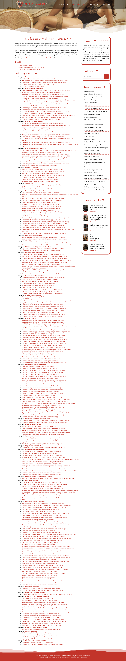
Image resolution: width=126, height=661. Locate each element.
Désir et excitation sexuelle (33, 235)
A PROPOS (63, 4)
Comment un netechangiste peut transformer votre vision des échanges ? (44, 415)
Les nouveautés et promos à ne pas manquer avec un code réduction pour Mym (46, 125)
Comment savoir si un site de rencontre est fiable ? (37, 579)
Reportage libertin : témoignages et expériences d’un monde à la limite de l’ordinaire (47, 413)
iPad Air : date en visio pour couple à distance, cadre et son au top (41, 486)
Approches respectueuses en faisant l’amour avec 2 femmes (39, 442)
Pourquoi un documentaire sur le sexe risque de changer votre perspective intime (46, 260)
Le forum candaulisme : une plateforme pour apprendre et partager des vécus (45, 111)
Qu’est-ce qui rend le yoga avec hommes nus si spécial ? (38, 366)
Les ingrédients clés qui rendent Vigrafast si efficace (37, 129)
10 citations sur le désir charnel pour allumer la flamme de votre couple (43, 237)
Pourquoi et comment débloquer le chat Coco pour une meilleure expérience (45, 96)
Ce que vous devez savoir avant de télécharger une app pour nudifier (42, 123)
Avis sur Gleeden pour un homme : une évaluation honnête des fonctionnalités (45, 561)
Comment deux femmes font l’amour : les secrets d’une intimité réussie (43, 488)
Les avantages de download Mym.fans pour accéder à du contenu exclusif (44, 107)
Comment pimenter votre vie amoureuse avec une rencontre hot (41, 550)
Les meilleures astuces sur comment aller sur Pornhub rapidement (42, 467)
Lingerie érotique (30, 318)
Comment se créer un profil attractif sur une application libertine (41, 615)
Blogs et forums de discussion (34, 88)
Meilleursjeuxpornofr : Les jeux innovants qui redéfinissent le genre (42, 463)
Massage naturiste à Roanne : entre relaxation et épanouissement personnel (44, 262)
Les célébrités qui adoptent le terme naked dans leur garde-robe (41, 359)
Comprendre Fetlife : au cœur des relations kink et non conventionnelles (43, 447)
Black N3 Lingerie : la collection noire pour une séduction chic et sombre (43, 324)
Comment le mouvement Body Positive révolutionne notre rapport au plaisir (45, 258)
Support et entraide (31, 631)
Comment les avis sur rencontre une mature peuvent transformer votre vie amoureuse (48, 552)
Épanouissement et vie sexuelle (34, 252)
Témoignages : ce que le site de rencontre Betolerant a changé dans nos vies (44, 517)
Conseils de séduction (32, 167)
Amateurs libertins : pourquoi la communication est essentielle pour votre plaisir (46, 156)
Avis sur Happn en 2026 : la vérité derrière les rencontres (39, 559)
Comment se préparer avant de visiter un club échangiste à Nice (41, 405)
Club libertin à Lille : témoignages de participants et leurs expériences (43, 619)
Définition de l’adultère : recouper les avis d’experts (37, 642)
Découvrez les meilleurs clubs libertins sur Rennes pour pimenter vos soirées (45, 608)
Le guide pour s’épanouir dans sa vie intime (31, 67)
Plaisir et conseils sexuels (33, 424)
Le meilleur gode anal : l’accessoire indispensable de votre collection (42, 160)
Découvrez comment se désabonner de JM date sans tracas (39, 635)
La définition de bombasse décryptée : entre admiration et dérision (42, 482)
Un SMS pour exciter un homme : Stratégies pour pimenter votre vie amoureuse (46, 432)
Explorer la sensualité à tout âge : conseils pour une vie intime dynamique (44, 270)
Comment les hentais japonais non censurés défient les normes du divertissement (46, 349)
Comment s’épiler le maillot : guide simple (34, 297)
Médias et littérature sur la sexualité (36, 328)
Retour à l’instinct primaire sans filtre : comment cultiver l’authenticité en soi (45, 80)
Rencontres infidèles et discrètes (35, 592)
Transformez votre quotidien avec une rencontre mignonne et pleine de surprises (46, 505)
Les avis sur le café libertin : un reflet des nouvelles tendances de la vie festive (45, 223)
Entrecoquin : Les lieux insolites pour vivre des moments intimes (41, 629)
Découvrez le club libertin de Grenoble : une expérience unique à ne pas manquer (46, 612)
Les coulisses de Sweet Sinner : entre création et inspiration (40, 355)
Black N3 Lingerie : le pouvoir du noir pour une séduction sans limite (42, 322)
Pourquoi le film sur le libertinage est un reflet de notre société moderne (43, 370)
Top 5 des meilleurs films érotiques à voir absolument (38, 353)
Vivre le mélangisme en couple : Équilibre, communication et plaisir (42, 444)
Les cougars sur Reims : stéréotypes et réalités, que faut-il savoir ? (42, 208)
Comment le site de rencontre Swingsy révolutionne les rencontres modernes (45, 554)
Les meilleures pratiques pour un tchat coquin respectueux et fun (41, 532)
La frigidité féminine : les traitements (33, 86)
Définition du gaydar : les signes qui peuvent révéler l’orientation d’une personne (46, 420)
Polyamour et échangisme (33, 436)
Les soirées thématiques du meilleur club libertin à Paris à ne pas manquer (44, 380)
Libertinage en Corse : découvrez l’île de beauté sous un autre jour (42, 625)
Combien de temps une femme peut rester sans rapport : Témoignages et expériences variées (50, 490)
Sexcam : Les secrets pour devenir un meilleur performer (39, 426)
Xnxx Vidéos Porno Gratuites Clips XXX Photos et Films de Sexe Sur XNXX (44, 457)
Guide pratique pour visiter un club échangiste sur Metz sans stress (42, 397)
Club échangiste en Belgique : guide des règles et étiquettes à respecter (43, 411)
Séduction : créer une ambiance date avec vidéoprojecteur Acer (41, 173)
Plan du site (86, 655)
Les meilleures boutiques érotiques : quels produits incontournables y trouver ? (46, 142)
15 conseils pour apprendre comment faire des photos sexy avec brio (42, 169)
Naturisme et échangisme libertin (35, 364)
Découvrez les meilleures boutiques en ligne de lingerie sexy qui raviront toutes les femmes (49, 326)
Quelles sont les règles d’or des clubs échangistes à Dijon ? (39, 368)
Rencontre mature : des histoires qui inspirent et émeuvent (39, 571)
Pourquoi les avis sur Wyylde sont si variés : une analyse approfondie (42, 521)
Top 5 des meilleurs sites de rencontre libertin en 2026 (38, 598)
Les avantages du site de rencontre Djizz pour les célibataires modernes (43, 536)
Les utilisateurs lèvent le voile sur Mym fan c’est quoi (38, 333)
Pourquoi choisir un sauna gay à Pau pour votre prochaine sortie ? (42, 200)
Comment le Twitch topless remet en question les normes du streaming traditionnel (47, 218)
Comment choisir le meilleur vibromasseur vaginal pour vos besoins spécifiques (45, 158)
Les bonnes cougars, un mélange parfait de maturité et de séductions (42, 212)
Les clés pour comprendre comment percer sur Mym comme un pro (42, 127)
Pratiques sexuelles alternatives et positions (38, 476)
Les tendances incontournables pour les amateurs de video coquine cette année (46, 465)
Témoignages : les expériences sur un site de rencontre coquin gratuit (43, 515)
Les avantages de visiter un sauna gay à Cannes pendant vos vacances (43, 310)
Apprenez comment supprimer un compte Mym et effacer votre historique (44, 117)
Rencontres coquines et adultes (34, 501)
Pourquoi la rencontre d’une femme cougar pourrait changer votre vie (43, 198)
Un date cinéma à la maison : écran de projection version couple (41, 496)
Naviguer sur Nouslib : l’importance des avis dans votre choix (40, 98)
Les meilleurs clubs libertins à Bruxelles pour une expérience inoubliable (43, 602)
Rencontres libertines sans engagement (37, 596)
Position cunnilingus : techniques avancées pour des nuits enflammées (43, 434)
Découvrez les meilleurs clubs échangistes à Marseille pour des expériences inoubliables (48, 403)
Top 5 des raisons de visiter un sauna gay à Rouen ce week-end (40, 192)
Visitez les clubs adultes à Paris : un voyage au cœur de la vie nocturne (43, 503)
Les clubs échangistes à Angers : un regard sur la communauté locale (42, 393)
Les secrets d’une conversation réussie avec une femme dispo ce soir (42, 567)
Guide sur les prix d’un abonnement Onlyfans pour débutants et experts (43, 633)
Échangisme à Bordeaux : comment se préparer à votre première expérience (45, 401)
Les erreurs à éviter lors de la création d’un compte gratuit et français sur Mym (46, 104)
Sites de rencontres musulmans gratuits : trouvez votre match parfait (43, 590)
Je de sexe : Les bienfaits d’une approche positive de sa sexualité (41, 264)
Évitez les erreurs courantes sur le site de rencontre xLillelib (40, 542)
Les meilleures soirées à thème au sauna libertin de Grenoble (40, 386)
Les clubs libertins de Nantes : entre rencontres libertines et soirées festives (44, 604)
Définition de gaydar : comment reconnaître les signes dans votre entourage (44, 422)
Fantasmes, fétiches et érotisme (35, 276)
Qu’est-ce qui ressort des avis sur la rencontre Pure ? (38, 519)
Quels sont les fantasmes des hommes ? (33, 187)
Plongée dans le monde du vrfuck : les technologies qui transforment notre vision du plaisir (49, 150)
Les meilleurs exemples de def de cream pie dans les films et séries (41, 474)
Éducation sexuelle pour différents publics (38, 247)
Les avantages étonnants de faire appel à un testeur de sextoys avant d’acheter (45, 154)
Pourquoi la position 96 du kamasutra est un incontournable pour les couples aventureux (49, 478)
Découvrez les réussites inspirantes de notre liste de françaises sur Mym (43, 113)
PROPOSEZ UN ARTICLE (100, 4)
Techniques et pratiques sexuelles (35, 637)
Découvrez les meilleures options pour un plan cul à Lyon (39, 544)
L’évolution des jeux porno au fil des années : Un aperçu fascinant (41, 473)
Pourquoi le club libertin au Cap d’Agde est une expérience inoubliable (43, 372)
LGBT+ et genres (30, 299)
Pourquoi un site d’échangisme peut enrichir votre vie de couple (41, 438)
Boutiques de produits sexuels (34, 121)
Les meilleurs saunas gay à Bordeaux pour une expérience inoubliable (42, 306)
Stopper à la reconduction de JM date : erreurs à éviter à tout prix (42, 92)
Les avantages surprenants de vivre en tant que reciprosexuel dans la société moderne (48, 243)
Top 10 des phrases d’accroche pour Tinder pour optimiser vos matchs (43, 171)
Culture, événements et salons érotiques (37, 216)
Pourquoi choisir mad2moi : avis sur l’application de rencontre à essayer (43, 573)
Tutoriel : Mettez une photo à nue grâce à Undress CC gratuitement (42, 293)
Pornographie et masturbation (34, 449)
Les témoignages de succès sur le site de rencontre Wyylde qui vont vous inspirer (46, 527)
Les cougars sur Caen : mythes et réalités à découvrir (38, 210)
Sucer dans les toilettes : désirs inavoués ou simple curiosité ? (40, 279)
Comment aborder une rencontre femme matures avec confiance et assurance (45, 569)
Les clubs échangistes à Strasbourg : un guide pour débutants (40, 391)
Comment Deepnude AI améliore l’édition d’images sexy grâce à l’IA (42, 289)
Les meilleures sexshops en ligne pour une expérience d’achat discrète (43, 137)
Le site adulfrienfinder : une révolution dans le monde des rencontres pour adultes (46, 538)
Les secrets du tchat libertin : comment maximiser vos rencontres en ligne (44, 529)
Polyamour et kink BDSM (33, 446)
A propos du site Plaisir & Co (26, 65)
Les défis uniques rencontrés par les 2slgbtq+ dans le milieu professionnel (44, 308)
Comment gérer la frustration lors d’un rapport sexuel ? (38, 84)
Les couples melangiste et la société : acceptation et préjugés (40, 440)
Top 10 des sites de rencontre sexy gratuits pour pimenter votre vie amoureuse (45, 513)
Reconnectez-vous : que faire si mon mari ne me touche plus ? (40, 498)
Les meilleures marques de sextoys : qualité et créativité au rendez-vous (43, 162)
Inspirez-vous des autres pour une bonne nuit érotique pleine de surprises (44, 430)
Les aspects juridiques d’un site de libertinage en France (38, 606)
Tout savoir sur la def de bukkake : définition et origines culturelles (42, 455)
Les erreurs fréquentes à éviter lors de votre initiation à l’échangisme (42, 388)
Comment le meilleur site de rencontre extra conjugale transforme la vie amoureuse (47, 594)
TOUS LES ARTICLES (79, 4)
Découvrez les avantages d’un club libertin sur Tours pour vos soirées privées (45, 610)
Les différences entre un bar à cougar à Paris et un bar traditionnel (42, 206)
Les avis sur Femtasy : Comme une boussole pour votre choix (40, 361)
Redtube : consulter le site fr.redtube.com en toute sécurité (39, 453)
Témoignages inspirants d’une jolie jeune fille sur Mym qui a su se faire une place (46, 90)
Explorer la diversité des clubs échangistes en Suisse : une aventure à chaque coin (46, 399)
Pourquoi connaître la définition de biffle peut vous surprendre (41, 281)
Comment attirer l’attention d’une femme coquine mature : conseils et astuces (45, 556)
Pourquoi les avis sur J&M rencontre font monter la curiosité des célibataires (45, 523)
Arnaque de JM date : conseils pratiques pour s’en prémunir (40, 563)
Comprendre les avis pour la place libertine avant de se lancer (40, 617)
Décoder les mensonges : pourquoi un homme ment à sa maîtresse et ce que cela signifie (48, 492)
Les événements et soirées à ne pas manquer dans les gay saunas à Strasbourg (45, 221)
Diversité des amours (31, 241)
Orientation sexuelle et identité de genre (37, 418)
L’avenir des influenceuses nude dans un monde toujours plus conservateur (44, 362)
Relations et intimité (31, 480)
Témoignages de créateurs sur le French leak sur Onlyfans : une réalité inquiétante (46, 330)
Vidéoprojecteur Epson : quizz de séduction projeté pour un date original (44, 175)
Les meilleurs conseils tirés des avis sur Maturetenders (38, 530)
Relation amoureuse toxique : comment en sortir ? (37, 500)
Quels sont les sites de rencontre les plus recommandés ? (39, 577)
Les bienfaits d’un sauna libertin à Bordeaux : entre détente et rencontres (44, 621)
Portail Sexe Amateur (32, 58)
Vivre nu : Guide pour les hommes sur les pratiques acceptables (41, 274)
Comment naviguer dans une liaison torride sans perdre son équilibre (42, 644)
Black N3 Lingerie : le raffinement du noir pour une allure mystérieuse (43, 320)
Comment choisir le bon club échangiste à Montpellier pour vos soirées (43, 407)
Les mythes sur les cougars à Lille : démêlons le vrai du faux (40, 202)
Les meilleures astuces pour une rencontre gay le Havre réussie (41, 588)
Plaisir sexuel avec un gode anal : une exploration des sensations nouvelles (44, 428)
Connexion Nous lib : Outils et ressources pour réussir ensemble (41, 119)
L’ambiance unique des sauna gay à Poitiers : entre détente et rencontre (43, 314)
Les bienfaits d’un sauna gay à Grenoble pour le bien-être (39, 79)
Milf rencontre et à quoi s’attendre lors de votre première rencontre (42, 565)
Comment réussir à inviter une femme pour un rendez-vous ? (40, 181)
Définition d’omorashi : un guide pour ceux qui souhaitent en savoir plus (43, 277)
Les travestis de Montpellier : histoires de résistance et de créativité (42, 304)
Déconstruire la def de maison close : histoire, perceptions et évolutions (43, 357)
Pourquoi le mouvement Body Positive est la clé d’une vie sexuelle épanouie (44, 256)
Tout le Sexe (49, 58)
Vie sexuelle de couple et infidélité (35, 641)
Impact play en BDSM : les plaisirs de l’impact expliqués (38, 639)
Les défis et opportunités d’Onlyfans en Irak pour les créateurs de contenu (44, 339)
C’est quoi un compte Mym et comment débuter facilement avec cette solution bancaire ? (48, 115)
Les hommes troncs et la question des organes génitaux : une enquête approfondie (46, 301)
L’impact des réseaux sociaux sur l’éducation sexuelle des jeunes (41, 250)
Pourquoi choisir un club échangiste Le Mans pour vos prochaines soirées (44, 376)
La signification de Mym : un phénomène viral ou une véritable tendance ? (44, 341)
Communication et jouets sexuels (35, 148)
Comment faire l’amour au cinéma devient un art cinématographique (42, 351)
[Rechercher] (106, 76)
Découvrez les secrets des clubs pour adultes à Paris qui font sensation (43, 225)
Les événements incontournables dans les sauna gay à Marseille (41, 220)
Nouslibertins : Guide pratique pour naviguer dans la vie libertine (41, 623)
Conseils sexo (29, 183)
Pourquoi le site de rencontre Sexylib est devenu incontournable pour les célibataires (47, 525)
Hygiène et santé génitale (33, 295)
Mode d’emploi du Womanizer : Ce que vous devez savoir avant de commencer (45, 164)
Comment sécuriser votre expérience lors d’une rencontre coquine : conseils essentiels (48, 548)
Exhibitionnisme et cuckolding (34, 272)
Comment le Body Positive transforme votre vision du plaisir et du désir (43, 254)
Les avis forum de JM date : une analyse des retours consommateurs (42, 106)
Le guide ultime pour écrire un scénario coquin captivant (39, 283)
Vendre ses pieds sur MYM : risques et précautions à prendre (40, 291)
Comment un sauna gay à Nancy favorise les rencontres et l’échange (42, 316)
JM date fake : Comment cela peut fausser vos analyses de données (42, 540)
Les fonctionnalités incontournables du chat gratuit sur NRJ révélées (42, 102)
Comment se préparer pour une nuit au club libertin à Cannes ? (41, 613)
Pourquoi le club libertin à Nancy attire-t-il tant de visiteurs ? (40, 374)
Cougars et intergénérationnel (34, 191)
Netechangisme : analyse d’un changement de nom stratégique (40, 416)
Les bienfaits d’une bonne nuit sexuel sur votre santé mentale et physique (44, 82)
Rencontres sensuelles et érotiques (36, 627)
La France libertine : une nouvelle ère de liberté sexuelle (38, 395)
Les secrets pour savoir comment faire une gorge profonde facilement (43, 185)
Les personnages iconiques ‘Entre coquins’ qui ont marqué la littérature (43, 337)
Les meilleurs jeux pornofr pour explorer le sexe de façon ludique (41, 152)
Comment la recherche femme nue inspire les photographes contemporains (44, 233)
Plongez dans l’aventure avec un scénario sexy (36, 268)
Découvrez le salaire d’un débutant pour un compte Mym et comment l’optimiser (46, 343)
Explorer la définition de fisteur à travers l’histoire (37, 287)
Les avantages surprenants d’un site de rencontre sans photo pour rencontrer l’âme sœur (49, 534)
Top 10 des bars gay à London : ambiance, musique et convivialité (41, 303)
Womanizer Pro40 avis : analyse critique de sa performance (39, 165)
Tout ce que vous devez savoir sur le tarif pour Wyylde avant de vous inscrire (45, 507)
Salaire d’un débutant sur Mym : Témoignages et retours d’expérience (43, 94)
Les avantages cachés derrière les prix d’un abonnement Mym (40, 109)
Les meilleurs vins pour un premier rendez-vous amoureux (39, 585)
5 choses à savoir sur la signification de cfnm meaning (38, 285)
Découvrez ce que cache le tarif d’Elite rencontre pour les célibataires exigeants (46, 546)
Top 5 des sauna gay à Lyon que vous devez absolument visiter (40, 509)
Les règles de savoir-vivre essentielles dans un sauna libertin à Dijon (42, 382)
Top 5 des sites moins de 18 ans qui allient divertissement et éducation (43, 249)
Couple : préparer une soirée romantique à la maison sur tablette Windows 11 (45, 484)
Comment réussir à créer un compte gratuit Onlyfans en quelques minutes (44, 347)
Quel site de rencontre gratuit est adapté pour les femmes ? (40, 575)
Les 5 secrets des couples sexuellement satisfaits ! (37, 189)
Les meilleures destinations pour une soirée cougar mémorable (41, 204)
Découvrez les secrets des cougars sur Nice (35, 214)
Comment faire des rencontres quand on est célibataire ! (39, 583)
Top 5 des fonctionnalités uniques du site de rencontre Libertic (41, 511)
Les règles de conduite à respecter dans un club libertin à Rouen (41, 384)
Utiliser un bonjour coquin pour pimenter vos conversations (40, 179)
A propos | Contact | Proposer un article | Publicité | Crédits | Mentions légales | (59, 655)
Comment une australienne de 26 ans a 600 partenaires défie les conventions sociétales (48, 245)
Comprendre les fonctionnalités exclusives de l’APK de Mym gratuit (42, 345)
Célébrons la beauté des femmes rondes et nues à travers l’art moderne (43, 227)
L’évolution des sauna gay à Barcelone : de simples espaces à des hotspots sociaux (46, 332)
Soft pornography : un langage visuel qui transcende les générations (42, 451)
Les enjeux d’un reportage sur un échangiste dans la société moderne (42, 389)
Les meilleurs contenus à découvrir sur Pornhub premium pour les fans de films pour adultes (50, 471)
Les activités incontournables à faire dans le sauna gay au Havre (41, 312)
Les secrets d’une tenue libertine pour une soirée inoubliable (40, 600)
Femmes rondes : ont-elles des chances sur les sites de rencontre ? (42, 581)
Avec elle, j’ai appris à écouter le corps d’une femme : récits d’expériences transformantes (48, 266)
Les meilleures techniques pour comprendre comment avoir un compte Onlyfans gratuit (48, 100)
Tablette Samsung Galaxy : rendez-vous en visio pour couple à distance (43, 494)
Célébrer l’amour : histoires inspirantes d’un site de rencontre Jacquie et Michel (46, 558)
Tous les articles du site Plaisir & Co (29, 69)
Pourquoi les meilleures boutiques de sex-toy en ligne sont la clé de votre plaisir (46, 135)
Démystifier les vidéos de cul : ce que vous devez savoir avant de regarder (44, 469)
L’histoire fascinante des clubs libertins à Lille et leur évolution (40, 378)
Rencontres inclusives (32, 586)
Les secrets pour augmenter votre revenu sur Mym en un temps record (43, 335)
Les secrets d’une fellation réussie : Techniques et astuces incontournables (44, 239)
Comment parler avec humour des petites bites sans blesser (40, 177)
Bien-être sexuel (30, 77)
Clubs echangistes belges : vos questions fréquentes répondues (41, 409)
